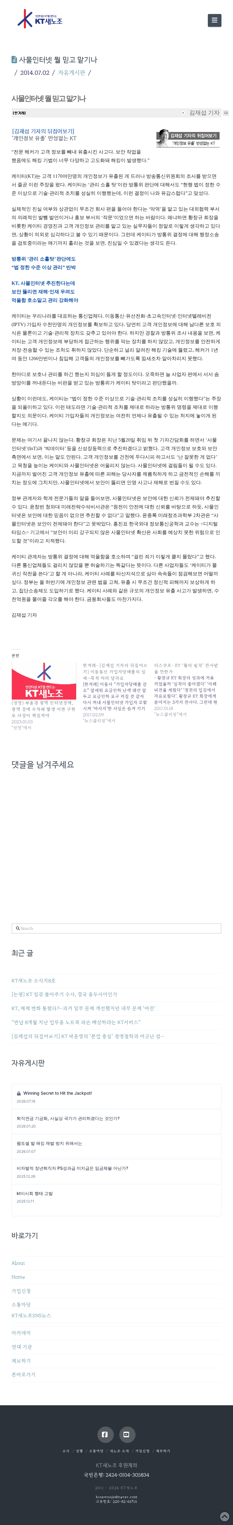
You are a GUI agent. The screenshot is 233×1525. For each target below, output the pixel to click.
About (18, 1263)
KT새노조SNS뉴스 (31, 1316)
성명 (79, 1451)
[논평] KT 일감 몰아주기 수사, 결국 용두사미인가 (64, 994)
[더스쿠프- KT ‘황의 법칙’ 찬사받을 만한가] (189, 690)
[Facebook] (105, 1435)
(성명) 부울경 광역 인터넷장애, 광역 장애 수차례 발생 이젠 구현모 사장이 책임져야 (44, 709)
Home (18, 1277)
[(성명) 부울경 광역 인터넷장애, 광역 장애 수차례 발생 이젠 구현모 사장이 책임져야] (44, 681)
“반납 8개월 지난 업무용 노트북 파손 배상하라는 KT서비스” (76, 1022)
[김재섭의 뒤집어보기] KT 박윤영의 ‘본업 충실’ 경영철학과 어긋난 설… (88, 1036)
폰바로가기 (24, 1375)
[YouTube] (127, 1435)
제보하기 (21, 1361)
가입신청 (21, 1291)
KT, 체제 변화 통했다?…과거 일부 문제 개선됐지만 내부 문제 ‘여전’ (84, 1008)
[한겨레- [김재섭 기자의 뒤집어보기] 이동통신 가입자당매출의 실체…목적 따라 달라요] (118, 693)
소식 (66, 1451)
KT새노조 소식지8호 (34, 981)
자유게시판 (71, 73)
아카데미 (21, 1333)
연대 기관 (22, 1347)
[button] (214, 20)
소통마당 (21, 1305)
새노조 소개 (119, 1451)
